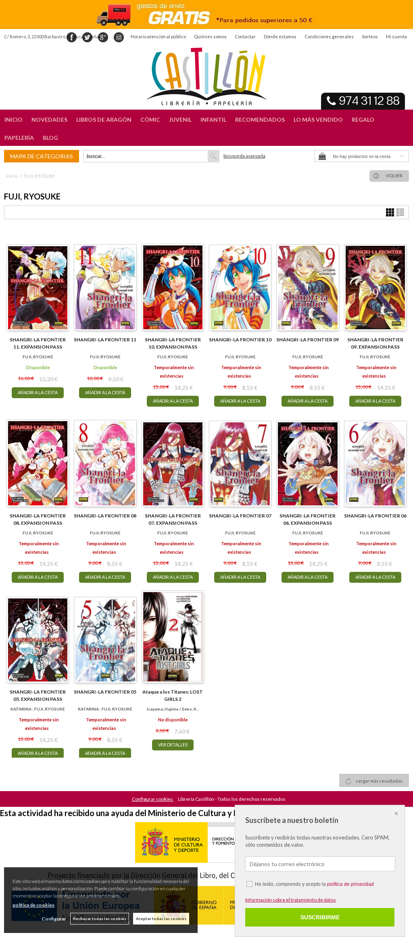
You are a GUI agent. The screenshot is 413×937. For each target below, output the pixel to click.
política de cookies (33, 905)
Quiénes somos (210, 36)
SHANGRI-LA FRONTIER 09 (307, 340)
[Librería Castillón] (206, 77)
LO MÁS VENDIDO (318, 119)
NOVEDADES (49, 119)
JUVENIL (180, 119)
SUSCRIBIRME (320, 917)
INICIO (13, 119)
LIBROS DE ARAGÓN (103, 119)
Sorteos (370, 36)
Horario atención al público (158, 36)
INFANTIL (213, 119)
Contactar (245, 36)
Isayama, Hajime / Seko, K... (173, 708)
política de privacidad (350, 884)
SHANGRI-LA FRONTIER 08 (105, 516)
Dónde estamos (280, 36)
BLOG (50, 137)
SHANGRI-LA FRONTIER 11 (105, 340)
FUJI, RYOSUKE (38, 356)
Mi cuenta (396, 36)
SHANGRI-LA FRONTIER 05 (105, 692)
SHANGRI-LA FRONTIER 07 (240, 516)
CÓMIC (150, 119)
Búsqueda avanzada (244, 155)
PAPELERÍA (19, 137)
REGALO (363, 119)
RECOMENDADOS (260, 119)
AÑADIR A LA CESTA (38, 392)
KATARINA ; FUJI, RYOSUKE (37, 708)
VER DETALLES (173, 744)
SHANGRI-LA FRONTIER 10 (240, 340)
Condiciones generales (329, 36)
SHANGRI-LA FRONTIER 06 (375, 516)
